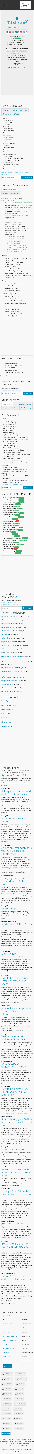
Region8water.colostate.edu (11, 656)
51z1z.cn (5, 652)
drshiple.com (6, 1332)
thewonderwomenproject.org (11, 1336)
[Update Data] (26, 185)
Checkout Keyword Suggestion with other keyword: (14, 173)
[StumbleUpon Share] (21, 32)
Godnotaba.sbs (7, 631)
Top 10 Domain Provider (11, 193)
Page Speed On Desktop (23, 404)
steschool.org (6, 1352)
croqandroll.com (7, 1324)
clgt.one (5, 1344)
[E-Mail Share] (26, 32)
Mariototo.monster (8, 620)
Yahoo (15, 110)
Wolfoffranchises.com (9, 645)
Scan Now (28, 393)
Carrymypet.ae (7, 684)
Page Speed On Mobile (10, 408)
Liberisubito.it (6, 638)
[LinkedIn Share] (15, 32)
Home (9, 27)
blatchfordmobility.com (9, 1340)
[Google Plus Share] (10, 32)
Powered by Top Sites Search (11, 1449)
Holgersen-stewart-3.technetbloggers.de (15, 662)
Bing (6, 110)
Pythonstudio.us (7, 668)
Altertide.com (6, 623)
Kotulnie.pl (5, 634)
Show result (28, 178)
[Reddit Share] (24, 32)
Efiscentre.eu (6, 677)
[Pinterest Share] (18, 32)
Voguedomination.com (9, 681)
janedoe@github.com (10, 603)
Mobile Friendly (26, 408)
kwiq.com (5, 1328)
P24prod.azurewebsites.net (11, 671)
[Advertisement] (17, 78)
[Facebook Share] (7, 32)
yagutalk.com (6, 1357)
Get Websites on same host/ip (11, 390)
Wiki (17, 114)
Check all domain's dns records (10, 376)
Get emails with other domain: (11, 605)
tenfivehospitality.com (9, 1348)
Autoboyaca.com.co (8, 616)
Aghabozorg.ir (6, 641)
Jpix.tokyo (5, 691)
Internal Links (7, 404)
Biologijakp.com (7, 627)
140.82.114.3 (17, 364)
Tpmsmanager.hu (8, 688)
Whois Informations (9, 190)
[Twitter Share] (13, 32)
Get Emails (28, 608)
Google (24, 110)
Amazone (7, 114)
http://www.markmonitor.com (14, 220)
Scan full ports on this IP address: (12, 484)
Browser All (7, 1366)
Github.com (16, 27)
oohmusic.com (7, 1361)
